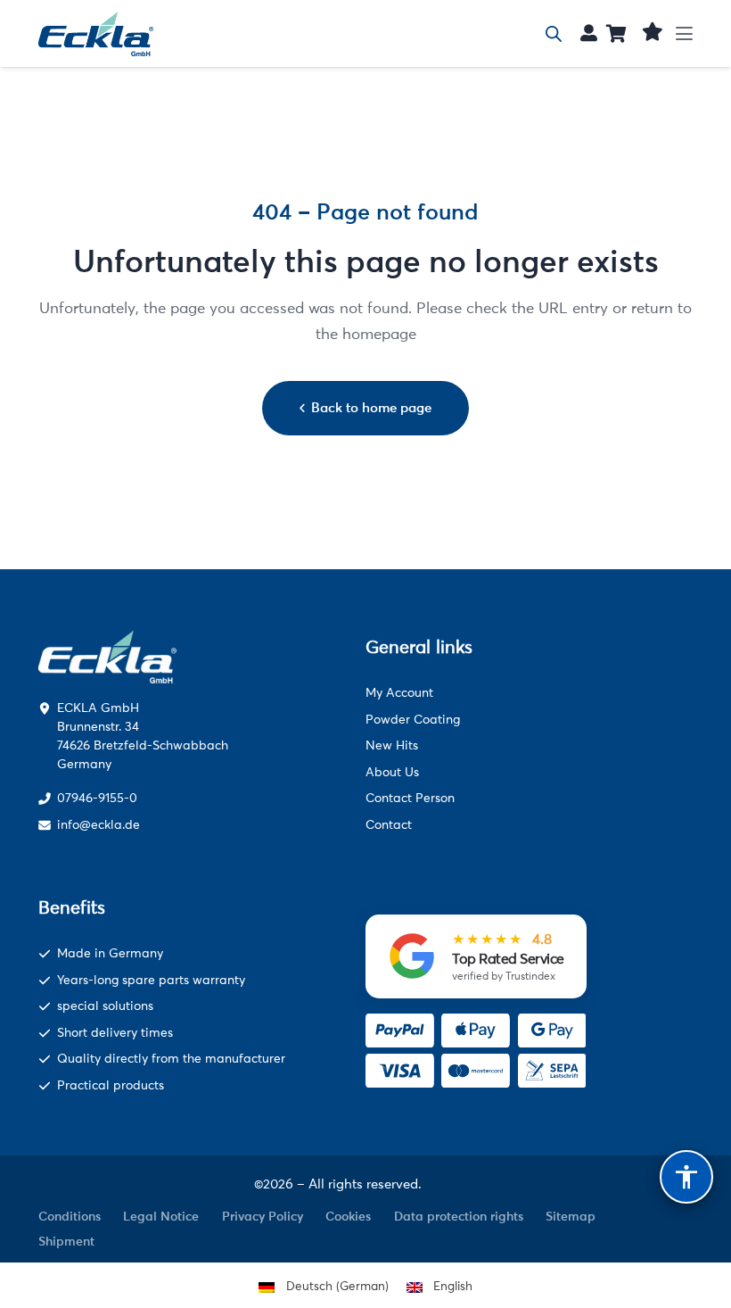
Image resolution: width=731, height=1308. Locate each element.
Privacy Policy (262, 1216)
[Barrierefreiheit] (686, 1177)
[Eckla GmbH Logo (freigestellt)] (96, 34)
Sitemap (570, 1216)
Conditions (69, 1216)
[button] (685, 33)
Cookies (348, 1216)
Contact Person (410, 798)
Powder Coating (413, 719)
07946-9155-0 (97, 798)
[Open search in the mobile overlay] (554, 34)
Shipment (66, 1241)
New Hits (392, 745)
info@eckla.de (98, 824)
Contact (389, 824)
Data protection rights (458, 1216)
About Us (392, 772)
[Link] (588, 32)
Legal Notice (161, 1216)
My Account (399, 692)
